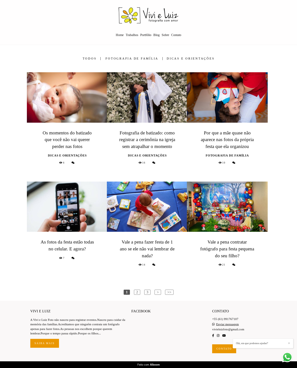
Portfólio (145, 35)
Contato (176, 35)
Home (120, 35)
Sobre (165, 35)
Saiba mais (45, 343)
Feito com (148, 364)
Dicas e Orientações (190, 58)
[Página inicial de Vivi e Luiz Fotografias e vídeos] (148, 15)
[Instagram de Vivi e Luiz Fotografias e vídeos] (218, 335)
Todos (90, 58)
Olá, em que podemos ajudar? (252, 343)
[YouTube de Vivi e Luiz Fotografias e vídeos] (224, 335)
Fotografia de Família (131, 58)
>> (169, 292)
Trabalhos (132, 35)
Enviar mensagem (227, 324)
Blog (156, 35)
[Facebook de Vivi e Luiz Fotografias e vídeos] (213, 335)
